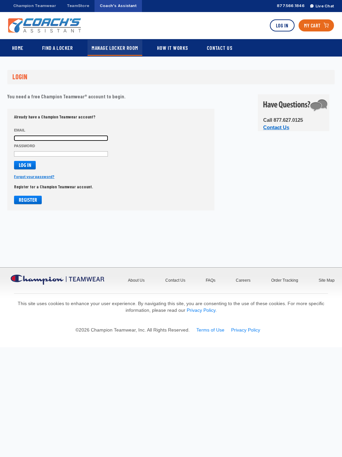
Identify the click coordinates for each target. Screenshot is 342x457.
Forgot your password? (34, 177)
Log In (282, 25)
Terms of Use (210, 330)
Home (17, 47)
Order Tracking (284, 280)
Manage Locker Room (115, 47)
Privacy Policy (201, 310)
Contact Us (219, 47)
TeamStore (78, 5)
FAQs (210, 280)
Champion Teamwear (34, 5)
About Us (136, 280)
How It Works (172, 47)
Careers (243, 280)
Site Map (327, 280)
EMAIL (19, 130)
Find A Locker (57, 47)
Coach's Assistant (118, 5)
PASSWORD (24, 146)
